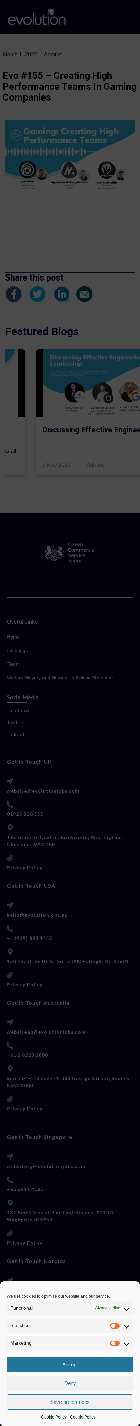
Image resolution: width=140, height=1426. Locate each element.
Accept (70, 1364)
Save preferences (70, 1402)
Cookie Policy (54, 1417)
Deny (70, 1383)
